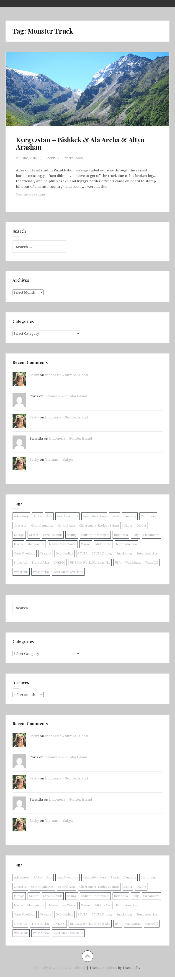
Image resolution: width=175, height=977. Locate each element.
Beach (115, 516)
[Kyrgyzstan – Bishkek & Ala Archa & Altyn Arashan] (87, 93)
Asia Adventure (67, 516)
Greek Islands (52, 535)
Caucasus (20, 525)
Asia (49, 516)
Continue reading (40, 195)
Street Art (20, 562)
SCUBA (83, 553)
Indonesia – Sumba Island (66, 375)
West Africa (41, 572)
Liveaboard (151, 535)
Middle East (103, 544)
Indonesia (121, 535)
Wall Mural (133, 562)
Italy (135, 535)
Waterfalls (21, 572)
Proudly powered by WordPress (60, 967)
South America (146, 553)
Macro (18, 544)
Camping (130, 516)
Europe (19, 535)
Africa (37, 516)
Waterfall (151, 562)
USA (118, 562)
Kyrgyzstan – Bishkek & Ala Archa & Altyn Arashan (80, 143)
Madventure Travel (62, 544)
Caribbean (148, 516)
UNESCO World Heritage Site (90, 562)
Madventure (35, 544)
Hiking (72, 535)
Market (86, 544)
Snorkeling (124, 553)
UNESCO (59, 562)
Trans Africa (40, 562)
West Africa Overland (68, 572)
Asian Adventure (94, 516)
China (128, 525)
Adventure (21, 516)
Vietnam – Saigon (60, 459)
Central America (42, 525)
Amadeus (109, 967)
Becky (50, 158)
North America (126, 544)
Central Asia (72, 158)
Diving (141, 525)
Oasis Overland (24, 553)
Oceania (45, 553)
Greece (34, 535)
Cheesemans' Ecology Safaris (99, 525)
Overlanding (64, 553)
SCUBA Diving (102, 553)
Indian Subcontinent (95, 535)
